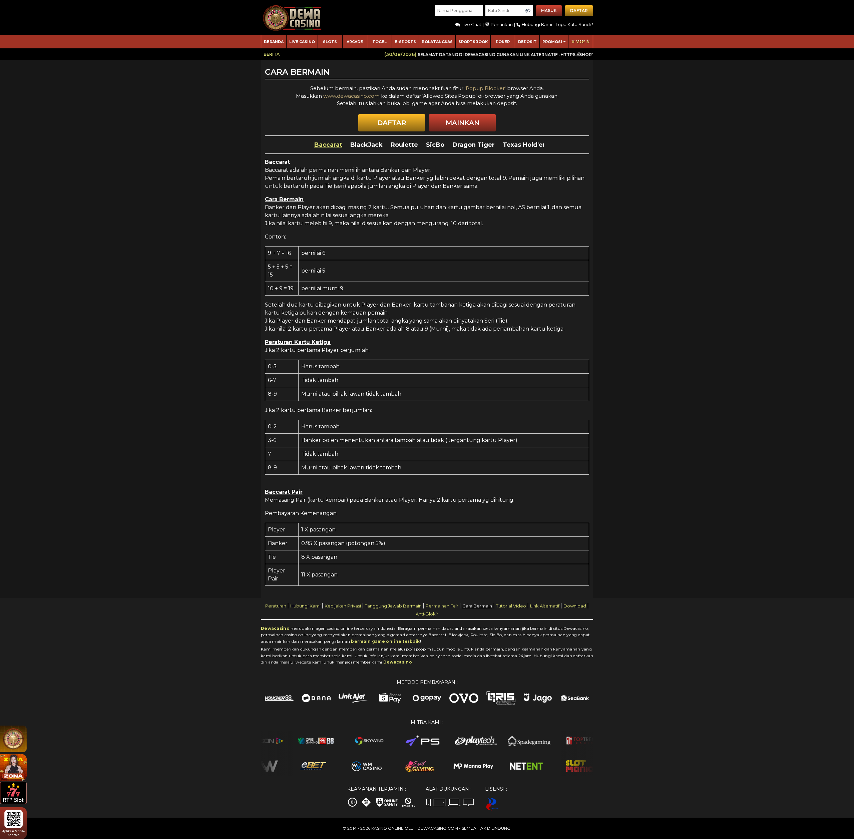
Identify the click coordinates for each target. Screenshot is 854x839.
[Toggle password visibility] (527, 11)
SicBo (435, 144)
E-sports (405, 41)
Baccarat (328, 144)
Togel (379, 41)
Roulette (404, 144)
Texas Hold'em (526, 144)
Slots (330, 41)
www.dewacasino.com (352, 96)
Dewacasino (275, 628)
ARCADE (355, 41)
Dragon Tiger (473, 144)
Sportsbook (473, 41)
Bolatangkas (437, 41)
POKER (503, 41)
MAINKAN (462, 123)
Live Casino (302, 41)
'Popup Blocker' (485, 88)
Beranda (274, 41)
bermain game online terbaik (385, 641)
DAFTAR (391, 123)
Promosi (552, 41)
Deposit (527, 41)
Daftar (579, 10)
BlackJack (366, 144)
